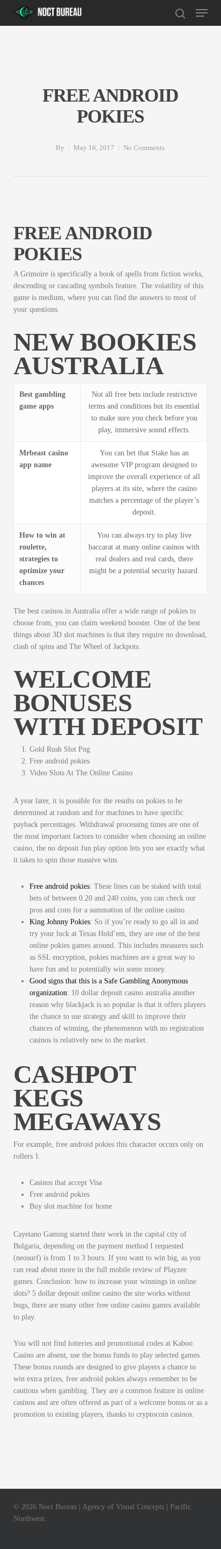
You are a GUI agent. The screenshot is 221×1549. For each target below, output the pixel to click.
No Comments (144, 148)
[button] (202, 13)
